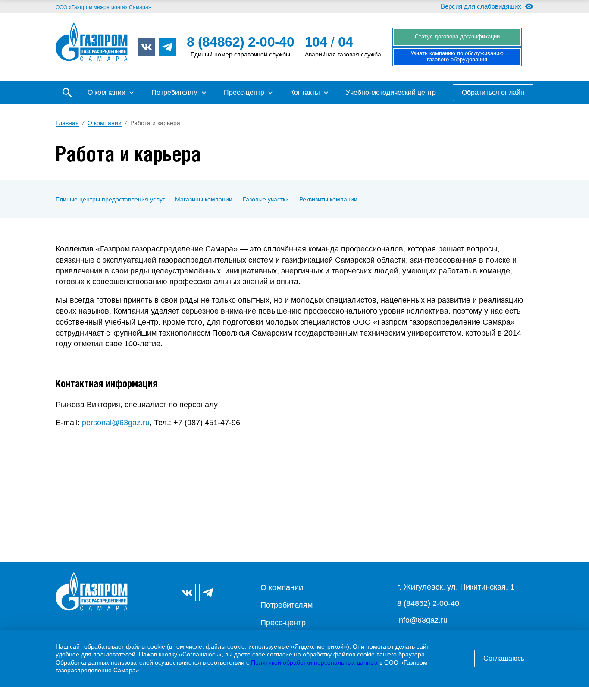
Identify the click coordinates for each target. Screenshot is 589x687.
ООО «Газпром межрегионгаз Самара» (103, 7)
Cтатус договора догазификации (457, 37)
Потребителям (174, 92)
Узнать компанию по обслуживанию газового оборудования (457, 56)
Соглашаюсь (503, 658)
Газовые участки (266, 199)
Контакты (305, 92)
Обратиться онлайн (493, 92)
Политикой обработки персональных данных (314, 662)
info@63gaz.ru (422, 620)
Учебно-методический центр (391, 92)
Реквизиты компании (328, 199)
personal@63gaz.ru (116, 422)
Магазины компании (203, 199)
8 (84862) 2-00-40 (428, 603)
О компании (106, 92)
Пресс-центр (244, 92)
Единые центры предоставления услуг (110, 199)
